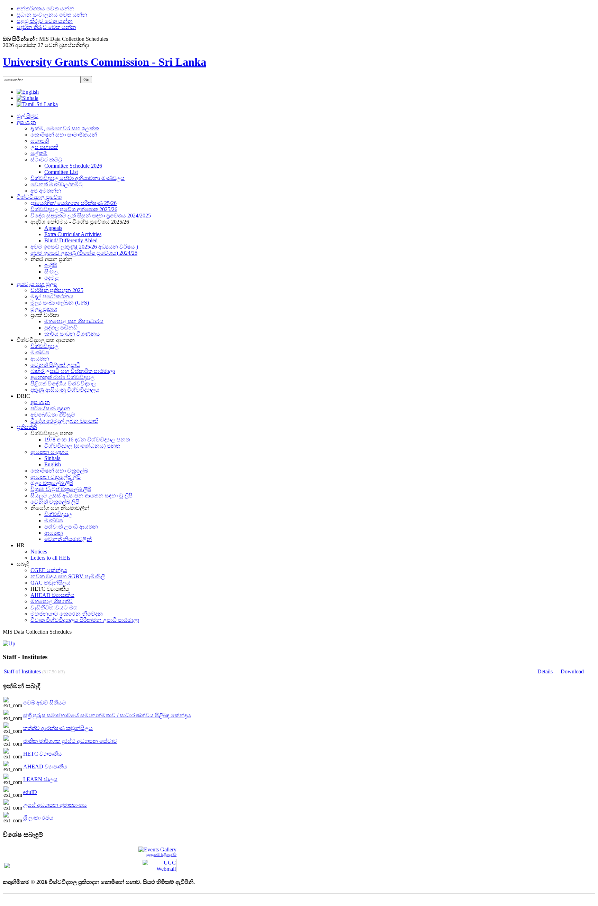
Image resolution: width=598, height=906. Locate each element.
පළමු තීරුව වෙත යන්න (45, 21)
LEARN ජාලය (40, 779)
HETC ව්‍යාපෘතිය (42, 754)
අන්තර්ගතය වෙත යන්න (45, 8)
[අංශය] (9, 643)
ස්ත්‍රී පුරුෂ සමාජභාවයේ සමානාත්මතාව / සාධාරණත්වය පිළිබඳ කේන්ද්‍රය (107, 715)
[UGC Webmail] (159, 865)
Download (572, 671)
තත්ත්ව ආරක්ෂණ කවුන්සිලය (58, 728)
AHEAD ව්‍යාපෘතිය (45, 766)
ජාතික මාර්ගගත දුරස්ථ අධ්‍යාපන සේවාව (70, 741)
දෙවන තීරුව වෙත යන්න (46, 27)
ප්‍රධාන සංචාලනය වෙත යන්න (52, 15)
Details (545, 671)
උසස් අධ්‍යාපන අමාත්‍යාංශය (55, 805)
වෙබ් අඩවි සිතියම (44, 703)
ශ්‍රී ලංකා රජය (38, 818)
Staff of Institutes (22, 671)
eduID (30, 792)
